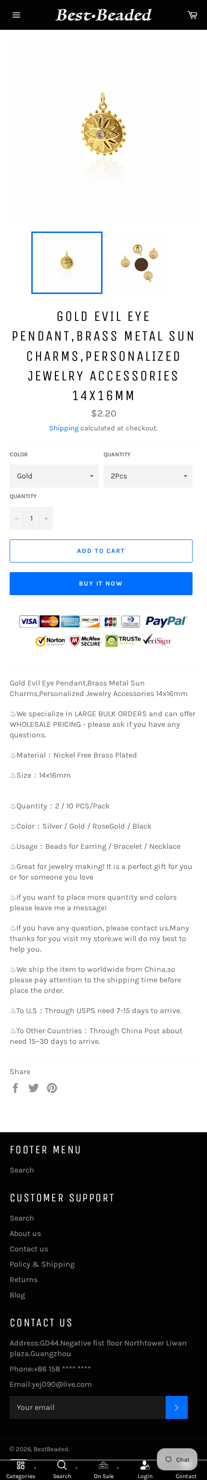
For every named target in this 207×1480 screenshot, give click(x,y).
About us (25, 1233)
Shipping (63, 428)
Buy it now (101, 583)
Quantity (117, 454)
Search (22, 1169)
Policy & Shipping (42, 1264)
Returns (24, 1279)
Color (19, 454)
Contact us (29, 1248)
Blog (17, 1294)
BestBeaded (51, 1449)
